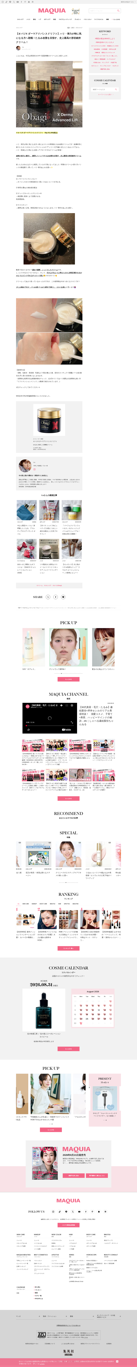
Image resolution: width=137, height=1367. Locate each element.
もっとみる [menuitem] (116, 19)
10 (81, 1010)
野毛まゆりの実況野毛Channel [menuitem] (75, 1273)
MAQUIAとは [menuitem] (39, 1298)
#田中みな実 (112, 49)
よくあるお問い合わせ (67, 1343)
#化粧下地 (114, 62)
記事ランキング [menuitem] (21, 1266)
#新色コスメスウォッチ (108, 52)
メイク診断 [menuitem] (37, 1249)
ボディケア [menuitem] (47, 19)
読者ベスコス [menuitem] (38, 1263)
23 (75, 1019)
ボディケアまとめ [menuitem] (91, 1243)
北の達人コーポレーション (50, 1034)
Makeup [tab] (34, 904)
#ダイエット (95, 66)
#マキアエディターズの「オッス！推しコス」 (105, 56)
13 (99, 1010)
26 (93, 1019)
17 (81, 1014)
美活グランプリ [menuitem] (108, 1240)
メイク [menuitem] (28, 19)
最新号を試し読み (74, 1175)
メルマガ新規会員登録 (68, 1225)
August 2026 (93, 991)
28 (105, 1019)
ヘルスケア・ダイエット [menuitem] (111, 1243)
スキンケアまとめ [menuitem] (22, 1243)
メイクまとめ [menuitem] (38, 1243)
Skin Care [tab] (25, 904)
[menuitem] (25, 1236)
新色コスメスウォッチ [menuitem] (58, 1246)
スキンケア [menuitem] (20, 19)
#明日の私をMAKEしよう (105, 38)
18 (87, 1014)
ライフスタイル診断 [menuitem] (57, 1266)
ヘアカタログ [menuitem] (73, 1243)
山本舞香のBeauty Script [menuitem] (76, 1281)
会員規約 (109, 1343)
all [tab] (18, 904)
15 (111, 1010)
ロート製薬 (40, 439)
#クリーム (40, 585)
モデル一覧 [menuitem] (38, 1295)
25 (87, 1019)
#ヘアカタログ (111, 59)
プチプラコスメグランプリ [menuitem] (41, 1266)
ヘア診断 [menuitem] (71, 1249)
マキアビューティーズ (29, 608)
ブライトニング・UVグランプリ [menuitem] (42, 1270)
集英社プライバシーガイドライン (90, 1343)
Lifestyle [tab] (67, 904)
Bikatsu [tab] (52, 904)
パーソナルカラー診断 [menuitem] (110, 1260)
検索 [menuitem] (18, 1293)
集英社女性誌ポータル (127, 2)
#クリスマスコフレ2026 (98, 46)
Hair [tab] (59, 904)
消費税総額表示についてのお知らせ (68, 1325)
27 (99, 1019)
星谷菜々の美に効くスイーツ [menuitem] (76, 1278)
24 (81, 1019)
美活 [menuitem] (54, 19)
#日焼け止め (97, 62)
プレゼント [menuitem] (77, 19)
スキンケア (19, 27)
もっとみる (68, 679)
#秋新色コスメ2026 (112, 46)
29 (110, 1019)
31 (81, 1023)
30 (75, 1023)
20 (99, 1014)
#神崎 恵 (97, 52)
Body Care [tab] (43, 904)
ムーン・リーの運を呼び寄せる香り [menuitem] (94, 1271)
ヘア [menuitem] (40, 19)
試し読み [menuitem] (37, 1287)
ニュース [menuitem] (19, 1240)
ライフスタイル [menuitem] (98, 19)
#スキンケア (47, 585)
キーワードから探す (105, 94)
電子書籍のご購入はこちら (97, 1175)
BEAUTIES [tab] (75, 904)
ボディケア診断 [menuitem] (90, 1246)
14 (105, 1010)
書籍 (71, 1316)
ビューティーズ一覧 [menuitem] (22, 1263)
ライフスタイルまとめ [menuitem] (58, 1263)
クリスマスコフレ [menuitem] (57, 1240)
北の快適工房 (32, 1034)
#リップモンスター (105, 66)
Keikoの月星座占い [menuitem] (92, 1260)
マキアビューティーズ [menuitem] (65, 19)
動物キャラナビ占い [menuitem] (92, 1267)
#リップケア (105, 62)
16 (75, 1014)
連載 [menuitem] (107, 19)
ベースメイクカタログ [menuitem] (40, 1246)
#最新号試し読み (105, 69)
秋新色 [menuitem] (53, 1243)
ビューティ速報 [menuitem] (56, 1249)
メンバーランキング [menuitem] (22, 1269)
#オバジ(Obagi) (57, 585)
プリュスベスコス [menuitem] (39, 1273)
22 (110, 1014)
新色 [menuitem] (34, 19)
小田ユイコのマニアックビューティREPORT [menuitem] (76, 1269)
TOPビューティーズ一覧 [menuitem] (24, 1260)
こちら (86, 1337)
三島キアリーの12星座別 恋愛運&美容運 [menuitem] (94, 1264)
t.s (34, 462)
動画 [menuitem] (36, 1292)
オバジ (34, 439)
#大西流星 (104, 49)
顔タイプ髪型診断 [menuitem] (109, 1263)
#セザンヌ (115, 66)
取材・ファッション (50, 1316)
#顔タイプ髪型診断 (99, 59)
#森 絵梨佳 (97, 49)
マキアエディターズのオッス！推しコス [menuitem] (76, 1261)
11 (87, 1010)
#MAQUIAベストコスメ (105, 42)
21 (105, 1014)
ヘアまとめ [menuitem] (72, 1246)
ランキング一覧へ (68, 948)
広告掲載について (50, 1343)
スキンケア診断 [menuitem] (21, 1246)
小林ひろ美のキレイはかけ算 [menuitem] (76, 1265)
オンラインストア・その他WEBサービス (106, 1316)
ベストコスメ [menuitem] (88, 19)
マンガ (18, 1316)
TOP (19, 608)
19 (93, 1014)
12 (93, 1010)
